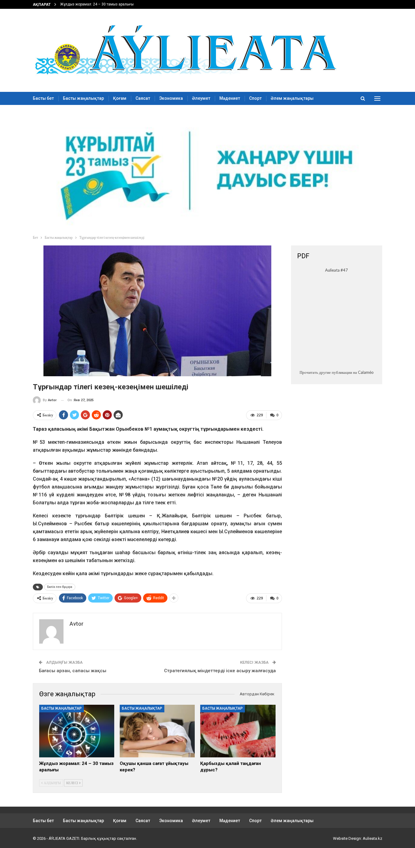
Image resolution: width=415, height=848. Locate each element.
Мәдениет (229, 98)
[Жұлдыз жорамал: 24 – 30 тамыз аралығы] (76, 731)
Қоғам (119, 98)
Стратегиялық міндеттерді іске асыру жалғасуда (220, 670)
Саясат (142, 98)
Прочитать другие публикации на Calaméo (337, 372)
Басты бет (43, 98)
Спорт (255, 98)
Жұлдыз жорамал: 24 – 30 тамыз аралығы (97, 4)
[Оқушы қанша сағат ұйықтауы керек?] (157, 731)
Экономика (171, 98)
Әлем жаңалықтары (292, 98)
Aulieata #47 (336, 270)
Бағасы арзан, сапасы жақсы (72, 670)
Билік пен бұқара (59, 587)
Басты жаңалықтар (83, 98)
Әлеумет (201, 98)
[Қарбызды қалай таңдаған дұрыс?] (237, 731)
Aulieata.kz (372, 838)
